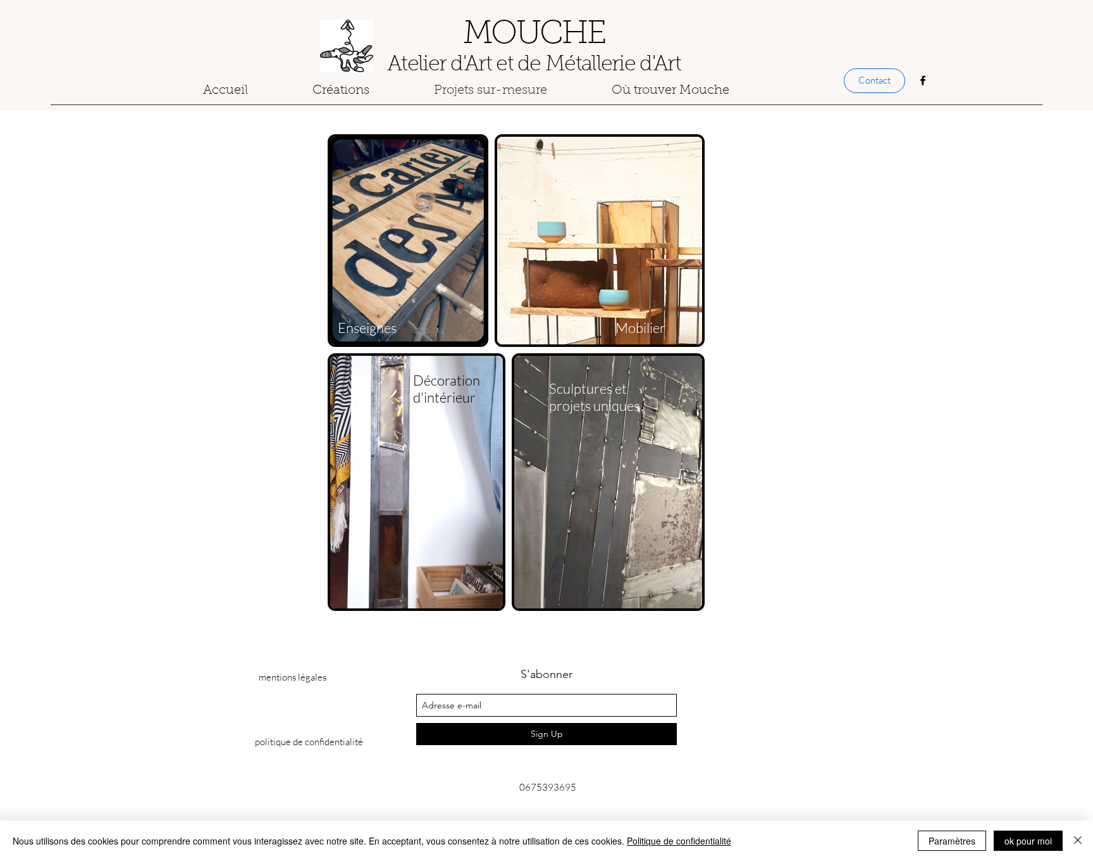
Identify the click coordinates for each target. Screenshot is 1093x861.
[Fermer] (1077, 841)
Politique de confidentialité (679, 840)
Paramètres (952, 840)
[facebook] (923, 80)
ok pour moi (1028, 840)
